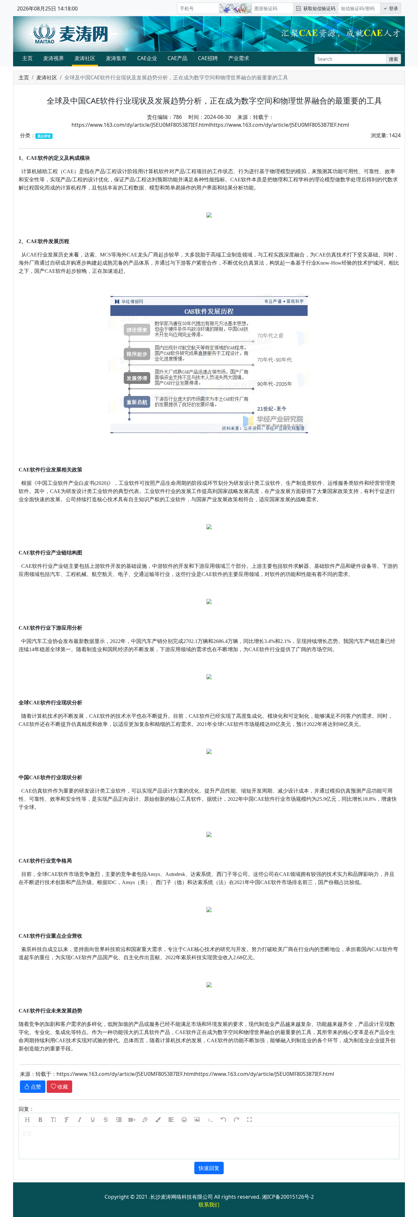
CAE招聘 (208, 58)
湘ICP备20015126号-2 (288, 1196)
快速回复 (209, 1168)
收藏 (62, 1086)
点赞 (35, 1086)
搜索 (393, 59)
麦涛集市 (116, 58)
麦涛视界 (53, 58)
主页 (27, 58)
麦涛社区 (84, 58)
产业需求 (238, 58)
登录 (393, 8)
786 (177, 117)
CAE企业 (147, 58)
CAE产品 (177, 58)
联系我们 (209, 1204)
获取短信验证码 (318, 8)
